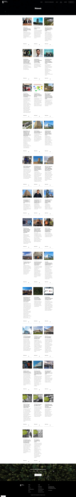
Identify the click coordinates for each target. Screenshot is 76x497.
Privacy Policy (40, 486)
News (61, 2)
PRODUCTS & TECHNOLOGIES (49, 2)
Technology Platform (31, 489)
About (41, 2)
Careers (65, 2)
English (3, 496)
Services (29, 487)
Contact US (71, 2)
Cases (57, 2)
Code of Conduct (40, 490)
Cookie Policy (40, 487)
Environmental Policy (41, 489)
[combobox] (3, 496)
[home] (5, 2)
